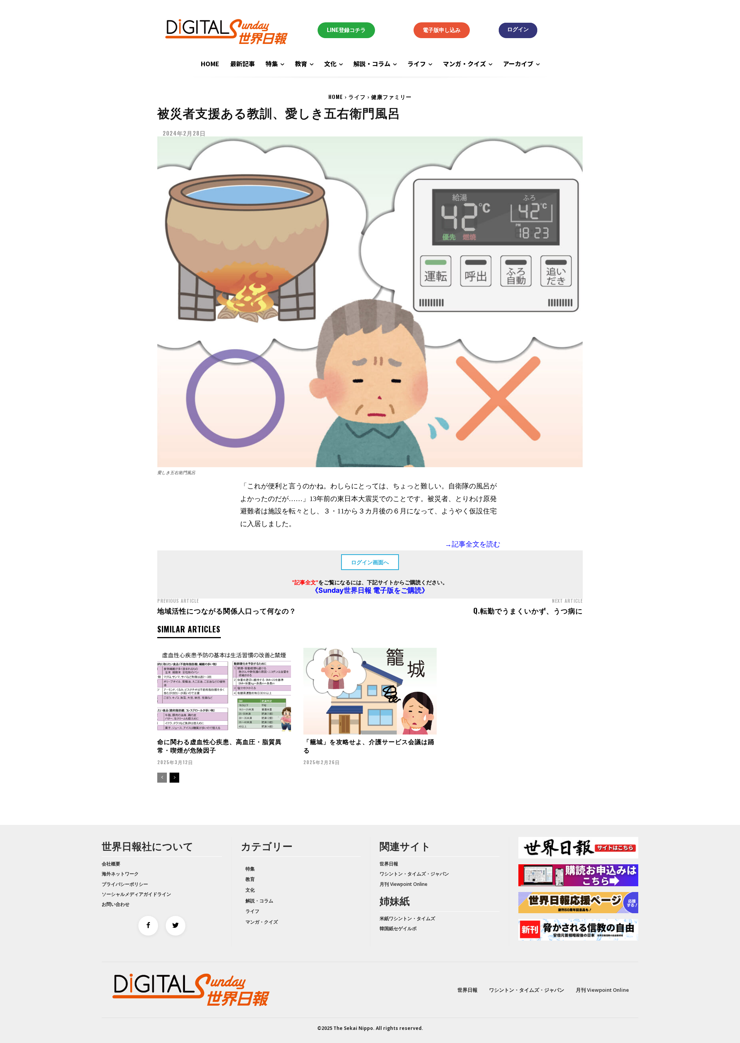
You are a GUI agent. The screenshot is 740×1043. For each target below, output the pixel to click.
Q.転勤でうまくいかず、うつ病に (528, 610)
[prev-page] (162, 778)
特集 (250, 868)
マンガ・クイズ (262, 922)
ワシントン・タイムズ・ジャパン (414, 873)
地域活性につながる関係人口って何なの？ (226, 610)
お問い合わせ (116, 904)
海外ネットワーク (120, 873)
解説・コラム (259, 900)
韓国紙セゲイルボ (398, 928)
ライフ (357, 96)
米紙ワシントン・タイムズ (407, 918)
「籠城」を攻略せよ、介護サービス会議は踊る (368, 746)
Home (335, 96)
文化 (250, 890)
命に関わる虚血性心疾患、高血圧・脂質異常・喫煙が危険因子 (219, 746)
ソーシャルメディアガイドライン (136, 894)
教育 (250, 879)
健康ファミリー (391, 96)
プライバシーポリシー (125, 884)
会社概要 (111, 863)
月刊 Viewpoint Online (403, 884)
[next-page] (174, 778)
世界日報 (389, 863)
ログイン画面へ (370, 562)
